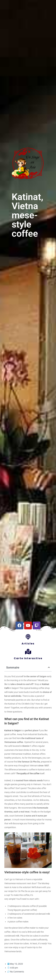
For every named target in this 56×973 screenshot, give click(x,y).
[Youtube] (28, 625)
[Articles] (28, 636)
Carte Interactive (28, 658)
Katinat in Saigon (12, 730)
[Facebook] (19, 625)
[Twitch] (36, 625)
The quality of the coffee (27, 773)
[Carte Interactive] (28, 651)
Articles (28, 643)
